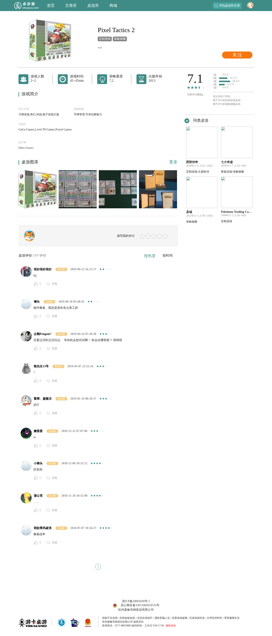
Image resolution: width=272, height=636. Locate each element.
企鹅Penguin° (43, 334)
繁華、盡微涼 (43, 398)
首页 (51, 5)
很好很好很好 (43, 269)
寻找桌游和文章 (229, 5)
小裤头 (38, 463)
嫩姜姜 (38, 431)
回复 (54, 283)
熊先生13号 (41, 366)
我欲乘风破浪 (43, 528)
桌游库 (93, 5)
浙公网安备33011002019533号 (140, 605)
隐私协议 (171, 625)
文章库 (71, 5)
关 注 (237, 55)
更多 (173, 162)
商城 (113, 5)
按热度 (150, 256)
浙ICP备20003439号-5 (136, 601)
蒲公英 (38, 495)
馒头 (37, 301)
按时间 (168, 255)
